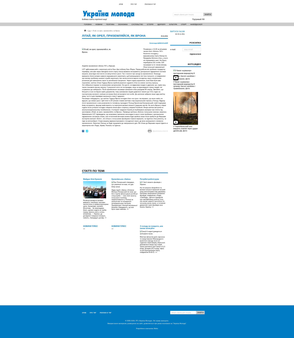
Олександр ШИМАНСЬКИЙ (158, 43)
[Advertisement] (125, 151)
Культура (173, 24)
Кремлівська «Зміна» (121, 179)
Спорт (184, 24)
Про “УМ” (134, 4)
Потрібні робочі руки (149, 179)
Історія (150, 24)
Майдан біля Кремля (92, 179)
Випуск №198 (177, 31)
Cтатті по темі (93, 170)
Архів (121, 4)
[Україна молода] (108, 14)
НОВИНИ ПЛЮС (90, 226)
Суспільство (137, 24)
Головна (88, 24)
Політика (110, 24)
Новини (98, 24)
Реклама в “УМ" (150, 4)
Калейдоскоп (196, 24)
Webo (156, 328)
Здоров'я (161, 24)
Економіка (123, 24)
